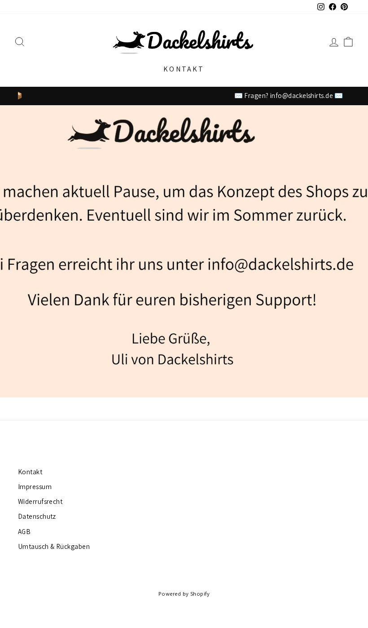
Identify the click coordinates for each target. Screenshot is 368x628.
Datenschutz (37, 516)
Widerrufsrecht (40, 501)
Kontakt (183, 69)
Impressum (35, 486)
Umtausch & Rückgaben (54, 546)
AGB (24, 531)
